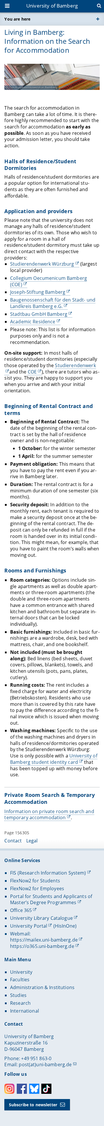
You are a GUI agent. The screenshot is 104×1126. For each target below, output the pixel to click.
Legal (32, 840)
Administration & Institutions (42, 987)
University (21, 972)
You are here (17, 19)
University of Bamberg (52, 5)
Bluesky (34, 1089)
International (24, 1011)
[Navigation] (7, 6)
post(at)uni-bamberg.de (45, 1064)
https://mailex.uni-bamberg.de (44, 940)
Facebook (22, 1089)
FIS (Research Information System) (48, 873)
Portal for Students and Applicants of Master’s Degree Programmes (51, 899)
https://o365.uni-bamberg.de (42, 946)
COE (32, 372)
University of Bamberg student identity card (53, 759)
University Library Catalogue (41, 918)
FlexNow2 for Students (35, 880)
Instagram (9, 1089)
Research (20, 1003)
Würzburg (42, 264)
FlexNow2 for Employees (37, 888)
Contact (13, 840)
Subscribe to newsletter (33, 1104)
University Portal (28, 926)
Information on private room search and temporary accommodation (49, 814)
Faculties (19, 979)
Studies (18, 995)
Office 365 (21, 910)
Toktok (46, 1089)
